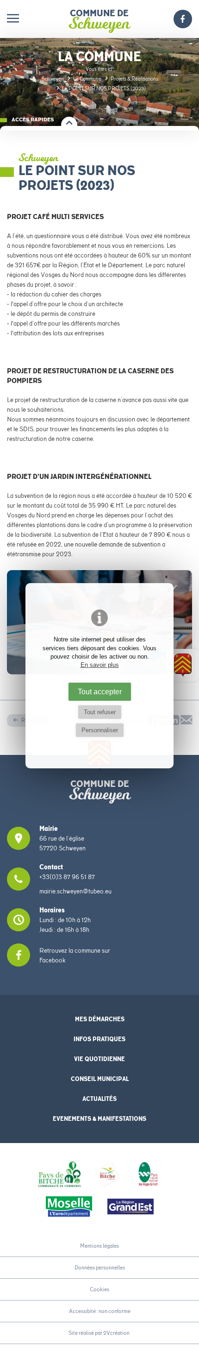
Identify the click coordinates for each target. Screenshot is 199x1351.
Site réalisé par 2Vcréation (99, 1333)
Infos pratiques (99, 1039)
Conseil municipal (100, 1079)
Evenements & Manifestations (99, 1119)
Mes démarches (99, 1019)
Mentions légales (99, 1246)
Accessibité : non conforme (100, 1311)
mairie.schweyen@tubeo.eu (75, 890)
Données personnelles (100, 1267)
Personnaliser (99, 730)
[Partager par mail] (186, 722)
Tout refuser (100, 712)
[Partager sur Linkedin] (174, 722)
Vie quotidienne (99, 1059)
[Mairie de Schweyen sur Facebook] (183, 20)
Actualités (99, 1099)
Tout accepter (100, 691)
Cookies (99, 1289)
